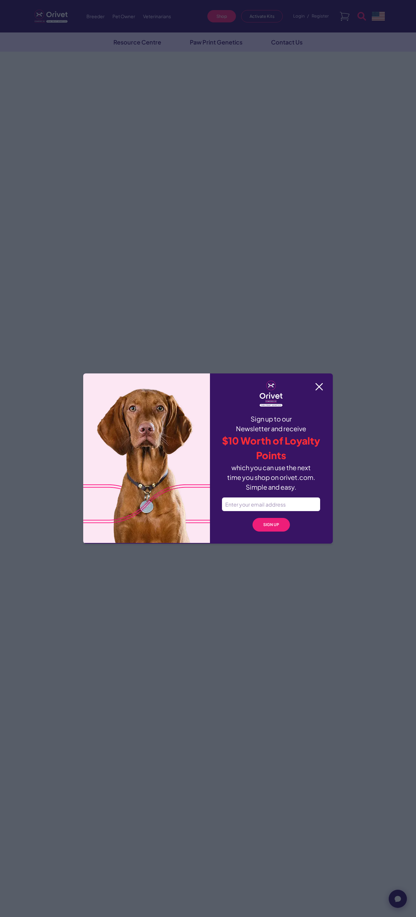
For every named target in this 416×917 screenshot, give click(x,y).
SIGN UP (271, 524)
